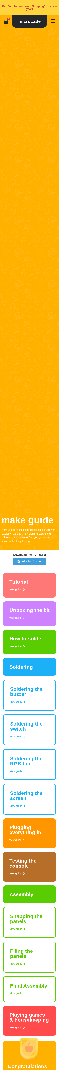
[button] (17, 589)
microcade (29, 21)
